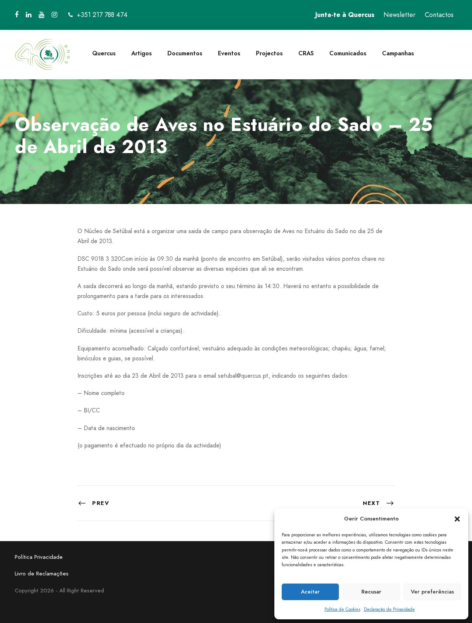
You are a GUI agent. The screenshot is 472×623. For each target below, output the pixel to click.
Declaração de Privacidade (389, 609)
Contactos (439, 15)
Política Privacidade (39, 557)
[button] (457, 519)
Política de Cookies (342, 609)
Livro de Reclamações (42, 574)
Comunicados (348, 53)
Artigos (141, 53)
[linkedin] (28, 15)
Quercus (104, 53)
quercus (36, 167)
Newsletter (400, 15)
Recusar (371, 592)
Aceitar (310, 592)
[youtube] (41, 15)
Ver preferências (432, 592)
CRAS (306, 53)
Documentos (184, 53)
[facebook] (16, 15)
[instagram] (54, 15)
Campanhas (398, 53)
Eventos (229, 53)
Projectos (269, 53)
